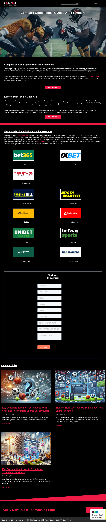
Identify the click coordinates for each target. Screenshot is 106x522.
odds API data (42, 141)
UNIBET (26, 242)
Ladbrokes (74, 222)
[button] (95, 3)
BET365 (26, 164)
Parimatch (73, 204)
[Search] (77, 3)
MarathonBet (26, 183)
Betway (73, 242)
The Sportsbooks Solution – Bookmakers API (28, 131)
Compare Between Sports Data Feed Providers (29, 64)
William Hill (27, 204)
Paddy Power (26, 261)
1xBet (74, 164)
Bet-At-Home (73, 261)
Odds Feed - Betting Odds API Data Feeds (56, 520)
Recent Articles (9, 365)
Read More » (6, 423)
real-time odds (94, 76)
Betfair (26, 222)
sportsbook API (22, 135)
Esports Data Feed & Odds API (20, 96)
